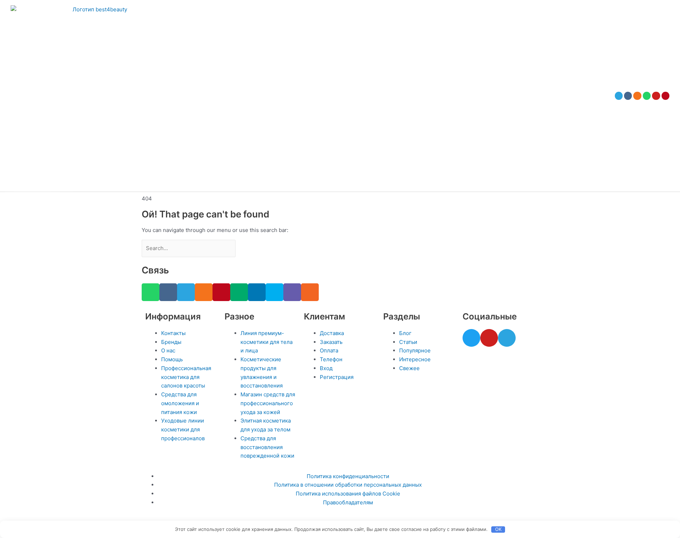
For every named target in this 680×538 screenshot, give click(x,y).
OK (498, 529)
